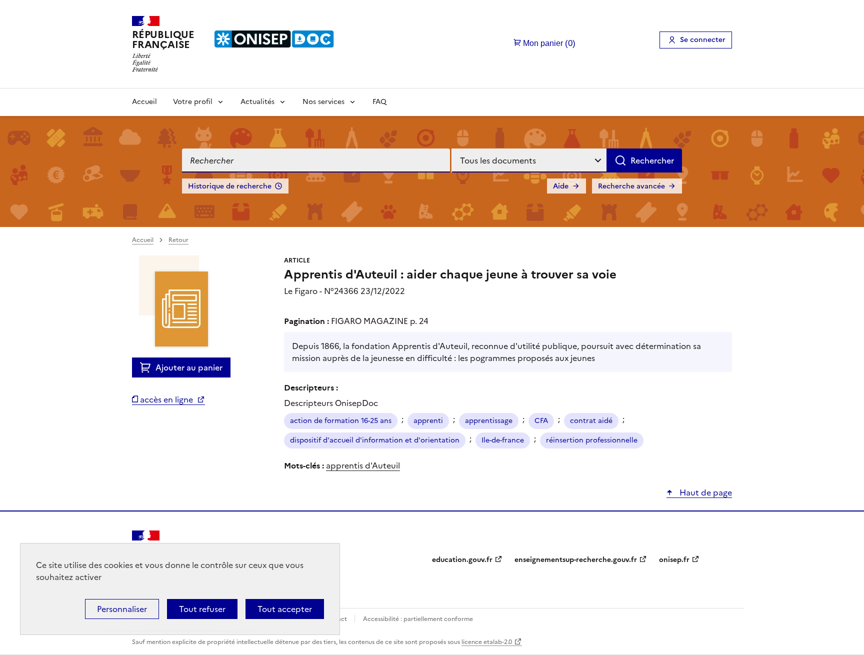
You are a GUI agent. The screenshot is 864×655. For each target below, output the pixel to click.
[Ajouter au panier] (148, 367)
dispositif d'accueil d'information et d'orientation (375, 440)
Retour (178, 240)
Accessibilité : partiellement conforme (418, 619)
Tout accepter (285, 609)
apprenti (428, 421)
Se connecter (703, 39)
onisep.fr (674, 559)
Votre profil (192, 101)
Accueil (144, 101)
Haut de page (705, 492)
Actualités (257, 101)
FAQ (379, 101)
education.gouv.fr (462, 559)
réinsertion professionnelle (592, 440)
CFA (541, 421)
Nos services (323, 101)
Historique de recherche (230, 186)
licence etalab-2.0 (487, 642)
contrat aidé (591, 421)
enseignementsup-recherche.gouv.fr (575, 559)
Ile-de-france (503, 440)
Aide (560, 186)
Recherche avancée (631, 186)
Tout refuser (202, 609)
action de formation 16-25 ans (341, 421)
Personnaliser (122, 609)
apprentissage (488, 421)
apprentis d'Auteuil (363, 466)
